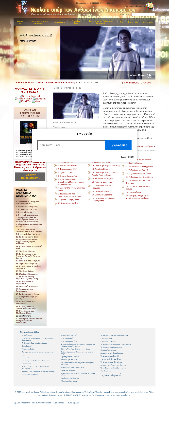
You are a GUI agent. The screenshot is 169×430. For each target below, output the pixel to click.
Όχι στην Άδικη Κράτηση (70, 357)
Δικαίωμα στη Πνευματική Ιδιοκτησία (114, 365)
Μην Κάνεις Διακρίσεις (30, 374)
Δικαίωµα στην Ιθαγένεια (70, 378)
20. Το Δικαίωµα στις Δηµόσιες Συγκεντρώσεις (27, 278)
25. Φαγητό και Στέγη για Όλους (26, 298)
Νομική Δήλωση (73, 403)
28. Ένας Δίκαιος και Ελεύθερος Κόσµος (25, 312)
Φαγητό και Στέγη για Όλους (111, 359)
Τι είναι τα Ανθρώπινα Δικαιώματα (39, 22)
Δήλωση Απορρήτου (22, 403)
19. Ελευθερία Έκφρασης (27, 274)
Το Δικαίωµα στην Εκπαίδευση (112, 362)
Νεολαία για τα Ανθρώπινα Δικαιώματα (36, 361)
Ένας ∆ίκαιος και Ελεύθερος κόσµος (114, 368)
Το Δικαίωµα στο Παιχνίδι (110, 356)
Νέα (121, 22)
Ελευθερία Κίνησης (68, 370)
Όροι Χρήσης (59, 403)
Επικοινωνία (147, 22)
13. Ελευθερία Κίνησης (25, 251)
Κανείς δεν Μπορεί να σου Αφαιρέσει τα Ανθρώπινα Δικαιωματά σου (115, 375)
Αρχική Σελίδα (27, 335)
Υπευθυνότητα (106, 371)
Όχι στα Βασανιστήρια (69, 341)
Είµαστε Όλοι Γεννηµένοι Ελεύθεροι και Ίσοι (38, 371)
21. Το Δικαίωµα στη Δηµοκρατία (25, 283)
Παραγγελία (133, 22)
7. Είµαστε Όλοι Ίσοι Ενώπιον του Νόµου (29, 225)
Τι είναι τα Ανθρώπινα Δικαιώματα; (34, 343)
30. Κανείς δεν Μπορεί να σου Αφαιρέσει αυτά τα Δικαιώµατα (29, 321)
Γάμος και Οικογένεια (69, 381)
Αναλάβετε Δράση (76, 22)
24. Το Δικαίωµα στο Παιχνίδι (28, 294)
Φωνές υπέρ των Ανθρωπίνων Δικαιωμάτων (101, 22)
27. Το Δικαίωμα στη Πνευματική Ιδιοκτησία (26, 307)
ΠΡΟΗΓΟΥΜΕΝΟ (131, 83)
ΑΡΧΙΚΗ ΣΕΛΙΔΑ (24, 82)
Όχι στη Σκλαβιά (67, 338)
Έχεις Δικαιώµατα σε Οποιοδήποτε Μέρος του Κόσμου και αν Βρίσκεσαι (78, 345)
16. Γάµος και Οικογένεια (26, 264)
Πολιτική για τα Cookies (41, 403)
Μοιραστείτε (81, 3)
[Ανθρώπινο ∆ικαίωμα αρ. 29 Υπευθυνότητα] (76, 118)
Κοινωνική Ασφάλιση (108, 350)
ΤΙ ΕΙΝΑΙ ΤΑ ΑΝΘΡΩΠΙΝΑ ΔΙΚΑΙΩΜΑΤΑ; (55, 82)
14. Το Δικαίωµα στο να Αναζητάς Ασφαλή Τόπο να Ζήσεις (28, 256)
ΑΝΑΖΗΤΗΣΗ (125, 14)
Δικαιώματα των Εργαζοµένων (112, 353)
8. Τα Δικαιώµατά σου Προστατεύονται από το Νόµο (29, 230)
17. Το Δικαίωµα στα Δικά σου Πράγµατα (29, 267)
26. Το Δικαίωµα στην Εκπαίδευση (25, 302)
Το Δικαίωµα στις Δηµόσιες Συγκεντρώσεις (116, 344)
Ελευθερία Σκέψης (107, 338)
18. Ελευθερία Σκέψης (25, 271)
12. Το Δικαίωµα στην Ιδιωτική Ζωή (29, 247)
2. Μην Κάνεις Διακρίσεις (27, 206)
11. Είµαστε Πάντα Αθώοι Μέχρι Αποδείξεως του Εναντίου (26, 242)
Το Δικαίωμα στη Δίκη (69, 360)
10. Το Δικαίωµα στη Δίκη (27, 237)
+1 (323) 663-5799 (96, 3)
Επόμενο (149, 146)
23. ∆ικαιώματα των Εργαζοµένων (24, 290)
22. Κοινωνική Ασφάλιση (27, 286)
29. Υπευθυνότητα (23, 316)
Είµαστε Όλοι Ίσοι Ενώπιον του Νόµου (75, 349)
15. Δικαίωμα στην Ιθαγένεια (28, 261)
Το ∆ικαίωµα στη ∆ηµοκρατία (111, 347)
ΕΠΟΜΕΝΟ (146, 83)
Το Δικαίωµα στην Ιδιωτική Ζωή (72, 367)
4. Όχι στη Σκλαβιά (24, 212)
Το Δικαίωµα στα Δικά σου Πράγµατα (114, 335)
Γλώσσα (110, 3)
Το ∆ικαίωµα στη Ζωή (69, 335)
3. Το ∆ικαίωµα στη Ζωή (26, 209)
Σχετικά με (20, 22)
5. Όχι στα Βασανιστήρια (27, 215)
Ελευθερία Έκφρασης (108, 341)
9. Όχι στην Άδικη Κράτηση (28, 234)
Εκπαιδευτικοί (59, 22)
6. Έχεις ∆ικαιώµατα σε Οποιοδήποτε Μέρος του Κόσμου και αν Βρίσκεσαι (27, 220)
